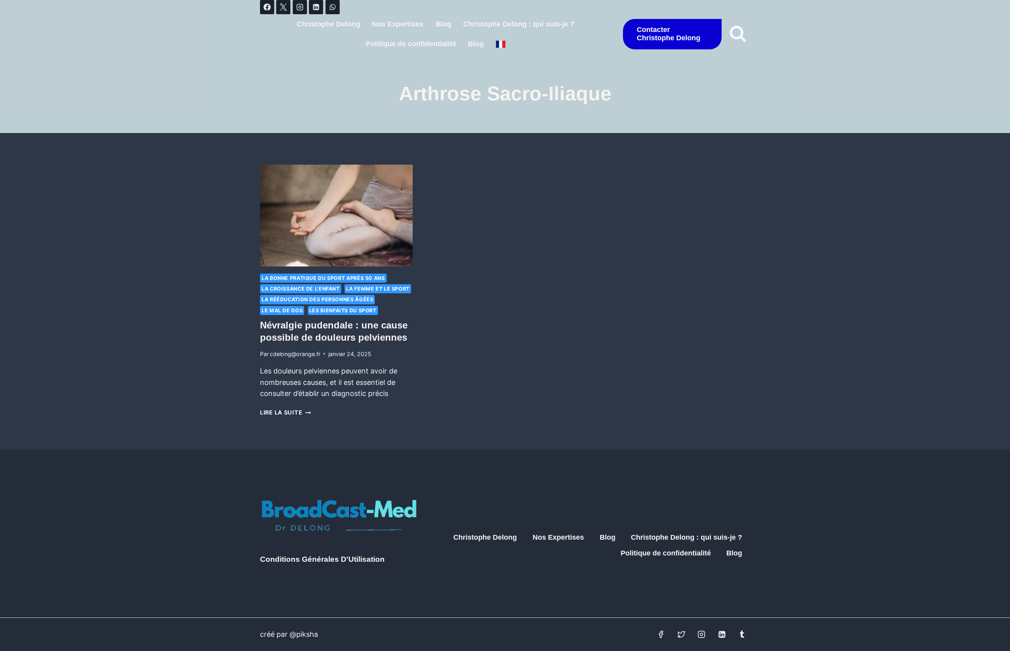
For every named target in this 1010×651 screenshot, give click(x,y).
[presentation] (336, 215)
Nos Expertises (397, 24)
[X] (283, 7)
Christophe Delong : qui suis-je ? (518, 24)
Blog (443, 24)
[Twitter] (681, 634)
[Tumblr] (742, 634)
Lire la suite (285, 412)
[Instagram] (300, 7)
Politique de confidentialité (411, 44)
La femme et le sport (378, 289)
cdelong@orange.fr (295, 354)
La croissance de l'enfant (301, 289)
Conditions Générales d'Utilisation (322, 559)
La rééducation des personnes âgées (317, 299)
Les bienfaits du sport (342, 310)
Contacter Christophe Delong (668, 34)
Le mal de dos (282, 310)
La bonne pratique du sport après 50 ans (323, 278)
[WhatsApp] (332, 7)
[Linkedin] (316, 7)
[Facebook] (267, 7)
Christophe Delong (328, 24)
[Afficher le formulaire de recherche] (738, 34)
